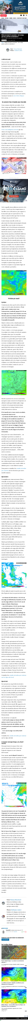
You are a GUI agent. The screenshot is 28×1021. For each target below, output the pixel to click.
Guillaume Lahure (18, 50)
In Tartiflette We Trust (22, 18)
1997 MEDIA (3, 1018)
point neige (4, 928)
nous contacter (24, 1018)
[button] (24, 15)
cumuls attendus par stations (17, 735)
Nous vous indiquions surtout (10, 129)
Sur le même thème (6, 944)
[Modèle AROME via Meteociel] (14, 382)
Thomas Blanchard (18, 49)
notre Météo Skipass (18, 95)
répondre (15, 931)
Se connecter (5, 939)
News (2, 42)
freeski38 (8, 930)
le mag (2, 18)
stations (7, 18)
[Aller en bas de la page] (26, 1016)
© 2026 (17, 1018)
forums (10, 18)
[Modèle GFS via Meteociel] (14, 165)
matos (14, 18)
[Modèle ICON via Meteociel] (14, 282)
